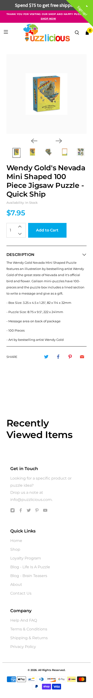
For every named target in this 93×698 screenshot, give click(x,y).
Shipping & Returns (29, 638)
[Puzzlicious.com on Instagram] (12, 511)
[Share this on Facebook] (58, 356)
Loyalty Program (25, 558)
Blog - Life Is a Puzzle (30, 567)
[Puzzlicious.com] (46, 33)
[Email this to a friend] (82, 356)
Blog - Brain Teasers (28, 575)
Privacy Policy (23, 646)
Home (16, 540)
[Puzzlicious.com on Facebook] (20, 511)
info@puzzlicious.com (31, 499)
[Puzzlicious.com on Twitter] (28, 511)
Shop (15, 549)
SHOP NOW (48, 18)
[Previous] (34, 140)
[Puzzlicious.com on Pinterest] (37, 511)
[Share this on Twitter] (46, 356)
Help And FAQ (23, 620)
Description (20, 254)
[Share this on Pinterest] (70, 356)
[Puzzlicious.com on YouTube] (45, 511)
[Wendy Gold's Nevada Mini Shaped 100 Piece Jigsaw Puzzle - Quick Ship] (47, 94)
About (16, 584)
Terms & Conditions (28, 629)
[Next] (58, 140)
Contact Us (20, 593)
